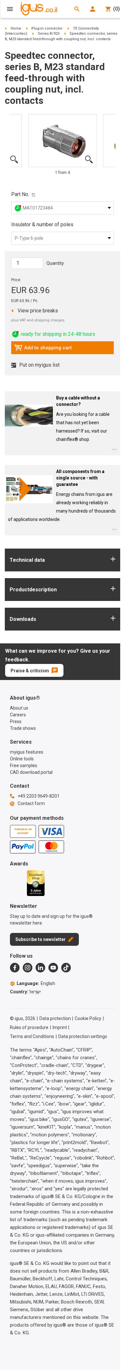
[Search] (77, 9)
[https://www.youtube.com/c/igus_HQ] (53, 967)
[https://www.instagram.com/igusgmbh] (27, 967)
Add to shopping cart (43, 349)
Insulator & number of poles (42, 224)
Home (16, 28)
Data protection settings (82, 1036)
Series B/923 (48, 33)
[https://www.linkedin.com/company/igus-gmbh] (40, 967)
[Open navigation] (10, 9)
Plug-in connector (47, 28)
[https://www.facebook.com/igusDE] (15, 967)
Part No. (20, 194)
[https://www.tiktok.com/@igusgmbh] (66, 967)
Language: (36, 983)
